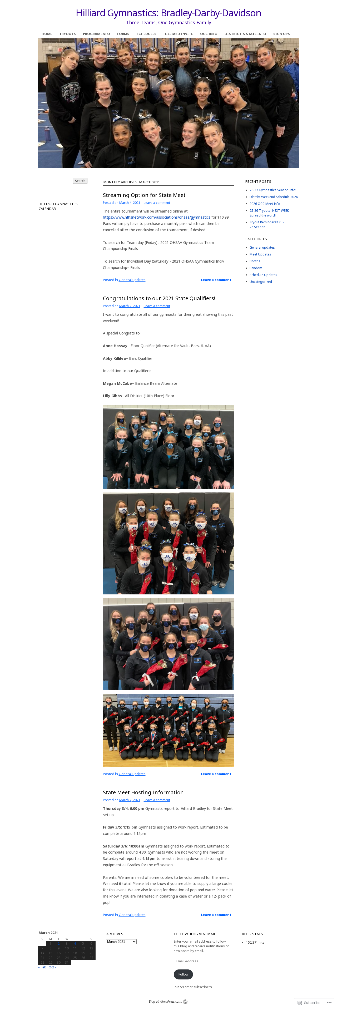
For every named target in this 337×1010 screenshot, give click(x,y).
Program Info (96, 33)
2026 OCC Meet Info (265, 203)
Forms (123, 33)
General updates (132, 279)
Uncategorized (261, 281)
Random (256, 268)
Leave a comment (157, 202)
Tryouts (67, 33)
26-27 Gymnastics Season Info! (273, 190)
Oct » (52, 967)
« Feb (42, 967)
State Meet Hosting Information (143, 792)
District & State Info (245, 33)
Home (47, 33)
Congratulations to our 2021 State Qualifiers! (159, 298)
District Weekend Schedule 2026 (274, 197)
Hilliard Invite (178, 33)
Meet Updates (260, 254)
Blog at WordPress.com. (165, 1001)
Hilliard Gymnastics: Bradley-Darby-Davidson (168, 12)
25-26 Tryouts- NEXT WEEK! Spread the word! (270, 213)
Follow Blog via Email (195, 934)
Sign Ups (281, 33)
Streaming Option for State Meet (144, 195)
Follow (183, 974)
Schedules (146, 33)
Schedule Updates (263, 275)
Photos (255, 261)
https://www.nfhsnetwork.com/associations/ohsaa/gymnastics (156, 217)
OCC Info (208, 33)
